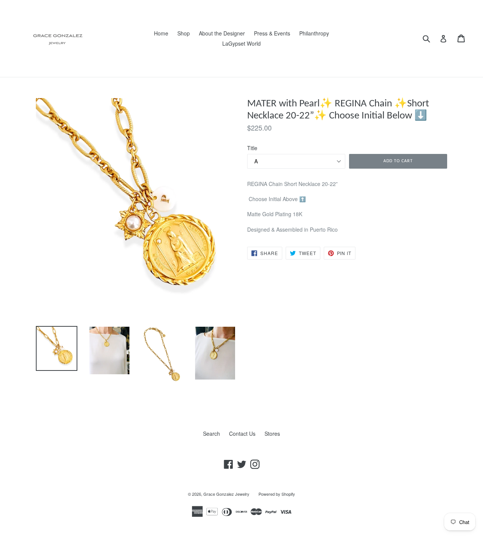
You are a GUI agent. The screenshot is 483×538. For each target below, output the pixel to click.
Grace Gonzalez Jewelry (226, 494)
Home (161, 33)
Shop (183, 33)
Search (211, 433)
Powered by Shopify (276, 494)
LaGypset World (241, 43)
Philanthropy (314, 33)
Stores (272, 433)
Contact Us (242, 433)
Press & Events (272, 33)
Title (252, 148)
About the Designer (222, 33)
